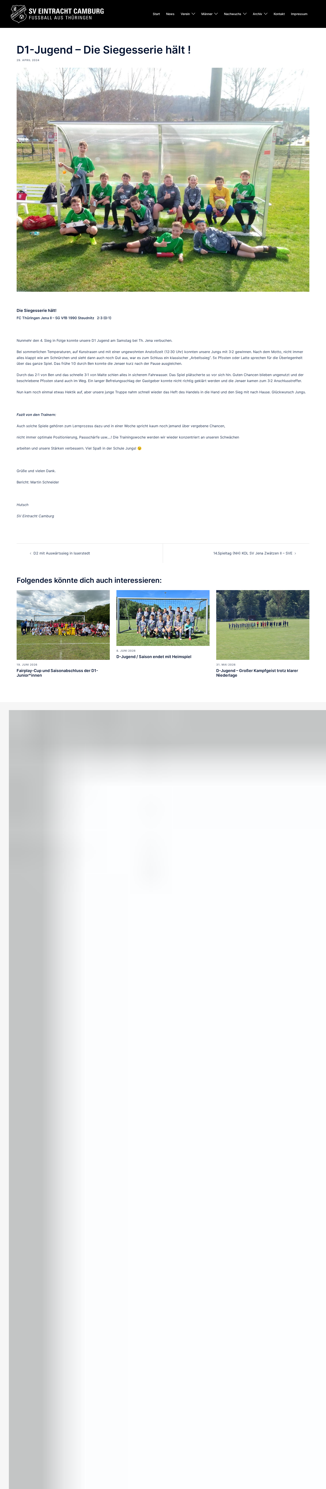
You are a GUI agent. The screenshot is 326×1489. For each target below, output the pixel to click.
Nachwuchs (232, 14)
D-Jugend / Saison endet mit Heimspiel (153, 656)
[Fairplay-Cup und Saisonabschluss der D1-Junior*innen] (63, 624)
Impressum (299, 14)
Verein (185, 14)
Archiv (257, 14)
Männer (206, 14)
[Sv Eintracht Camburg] (57, 13)
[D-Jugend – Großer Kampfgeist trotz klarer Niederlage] (262, 624)
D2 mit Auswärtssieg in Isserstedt (61, 553)
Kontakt (279, 14)
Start (156, 14)
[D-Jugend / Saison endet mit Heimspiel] (163, 617)
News (170, 14)
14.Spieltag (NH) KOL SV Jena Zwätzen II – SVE (253, 553)
